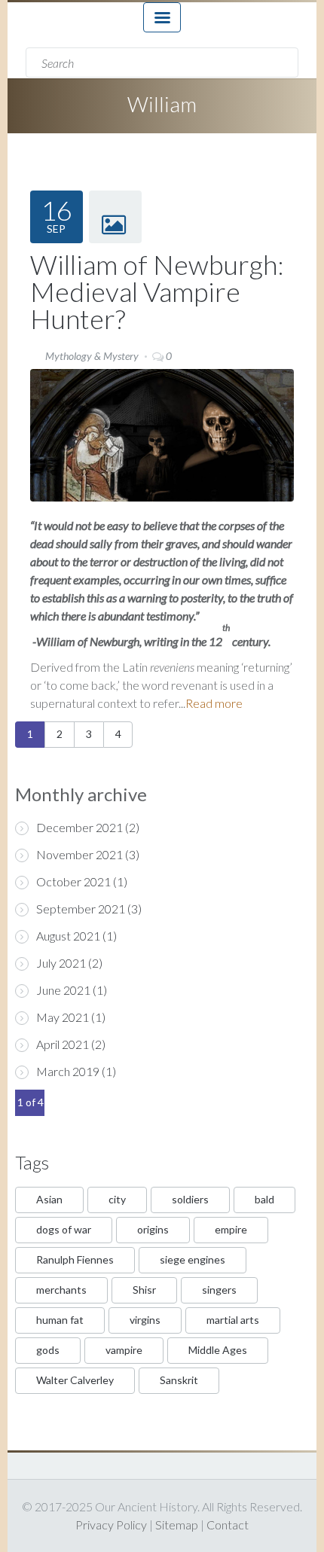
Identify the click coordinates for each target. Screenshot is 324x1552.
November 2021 (79, 854)
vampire (123, 1349)
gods (48, 1349)
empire (231, 1229)
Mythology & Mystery (92, 355)
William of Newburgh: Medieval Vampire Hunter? (157, 291)
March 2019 (67, 1071)
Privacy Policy (111, 1524)
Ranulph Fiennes (75, 1259)
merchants (61, 1289)
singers (219, 1289)
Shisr (144, 1289)
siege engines (192, 1259)
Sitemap (176, 1524)
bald (264, 1199)
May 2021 (62, 1017)
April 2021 (62, 1044)
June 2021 (63, 990)
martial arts (232, 1319)
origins (153, 1229)
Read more (214, 703)
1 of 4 (30, 1102)
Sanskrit (179, 1380)
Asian (49, 1199)
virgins (145, 1319)
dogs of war (63, 1229)
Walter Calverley (75, 1380)
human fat (60, 1319)
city (117, 1199)
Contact (227, 1524)
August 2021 (68, 935)
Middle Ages (217, 1349)
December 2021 (79, 827)
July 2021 (61, 963)
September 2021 (80, 908)
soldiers (190, 1199)
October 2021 (73, 881)
